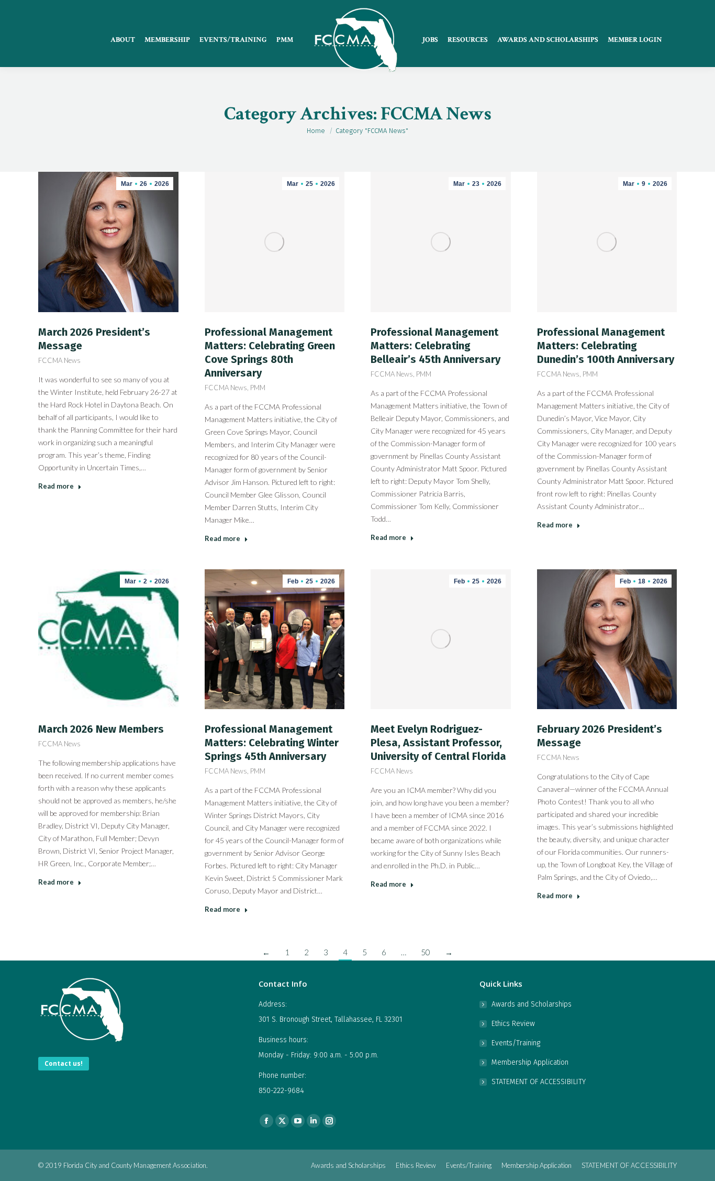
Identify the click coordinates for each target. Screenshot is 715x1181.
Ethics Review (513, 1023)
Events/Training (515, 1043)
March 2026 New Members (101, 729)
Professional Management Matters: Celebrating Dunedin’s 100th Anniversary (605, 346)
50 (425, 952)
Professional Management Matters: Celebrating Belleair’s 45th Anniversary (435, 346)
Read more (56, 486)
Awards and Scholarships (531, 1004)
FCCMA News (59, 360)
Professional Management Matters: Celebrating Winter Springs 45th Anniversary (272, 743)
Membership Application (529, 1062)
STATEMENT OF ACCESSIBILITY (538, 1081)
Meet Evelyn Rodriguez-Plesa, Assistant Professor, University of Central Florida (438, 743)
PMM (257, 387)
